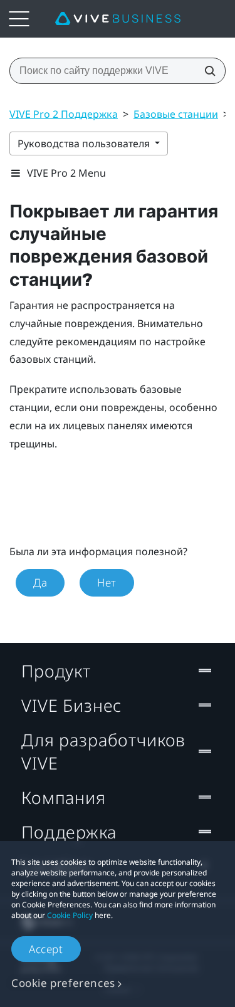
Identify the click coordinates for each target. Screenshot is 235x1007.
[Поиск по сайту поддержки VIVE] (206, 70)
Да (40, 582)
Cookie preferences (63, 983)
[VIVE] (117, 18)
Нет (107, 582)
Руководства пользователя (85, 143)
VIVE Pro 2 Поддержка (63, 114)
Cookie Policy (70, 915)
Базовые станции (175, 114)
